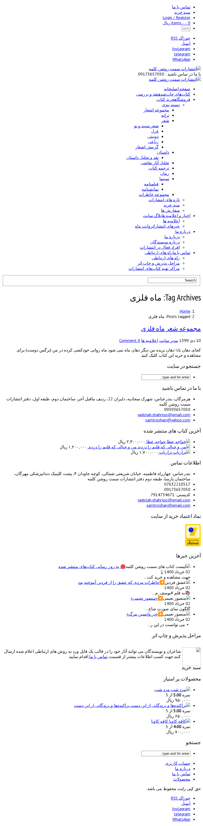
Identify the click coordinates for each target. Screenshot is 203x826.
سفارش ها (170, 210)
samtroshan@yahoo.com (167, 420)
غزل (155, 131)
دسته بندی (171, 104)
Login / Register (176, 17)
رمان (164, 173)
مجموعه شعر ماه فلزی (171, 328)
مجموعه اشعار (156, 109)
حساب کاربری (177, 763)
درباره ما (182, 231)
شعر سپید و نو (146, 125)
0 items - (176, 22)
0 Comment (129, 340)
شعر (165, 120)
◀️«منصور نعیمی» (147, 598)
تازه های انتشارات (164, 199)
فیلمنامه (151, 183)
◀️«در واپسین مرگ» (145, 614)
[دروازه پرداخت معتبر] (193, 544)
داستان (163, 152)
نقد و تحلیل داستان (142, 157)
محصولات (181, 779)
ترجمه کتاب (159, 168)
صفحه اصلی (177, 88)
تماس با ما (181, 7)
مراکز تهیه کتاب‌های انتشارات (154, 268)
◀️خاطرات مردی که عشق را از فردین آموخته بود (121, 582)
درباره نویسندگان (165, 242)
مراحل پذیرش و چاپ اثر (158, 263)
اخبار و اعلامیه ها (166, 215)
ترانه (165, 115)
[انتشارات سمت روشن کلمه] (175, 68)
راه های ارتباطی (166, 257)
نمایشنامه (150, 189)
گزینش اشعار (147, 146)
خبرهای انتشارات (157, 226)
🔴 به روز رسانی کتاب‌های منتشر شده (92, 566)
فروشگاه (173, 99)
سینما (164, 178)
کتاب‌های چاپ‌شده (163, 94)
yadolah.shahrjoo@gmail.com (163, 414)
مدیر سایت (168, 340)
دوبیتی (153, 136)
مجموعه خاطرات (154, 194)
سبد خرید (182, 12)
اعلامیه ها (171, 220)
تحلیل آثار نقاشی (155, 162)
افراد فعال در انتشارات (160, 247)
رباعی (153, 141)
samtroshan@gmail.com (168, 505)
